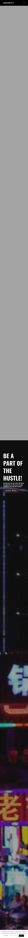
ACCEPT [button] (21, 935)
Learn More (11, 490)
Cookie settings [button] (13, 935)
